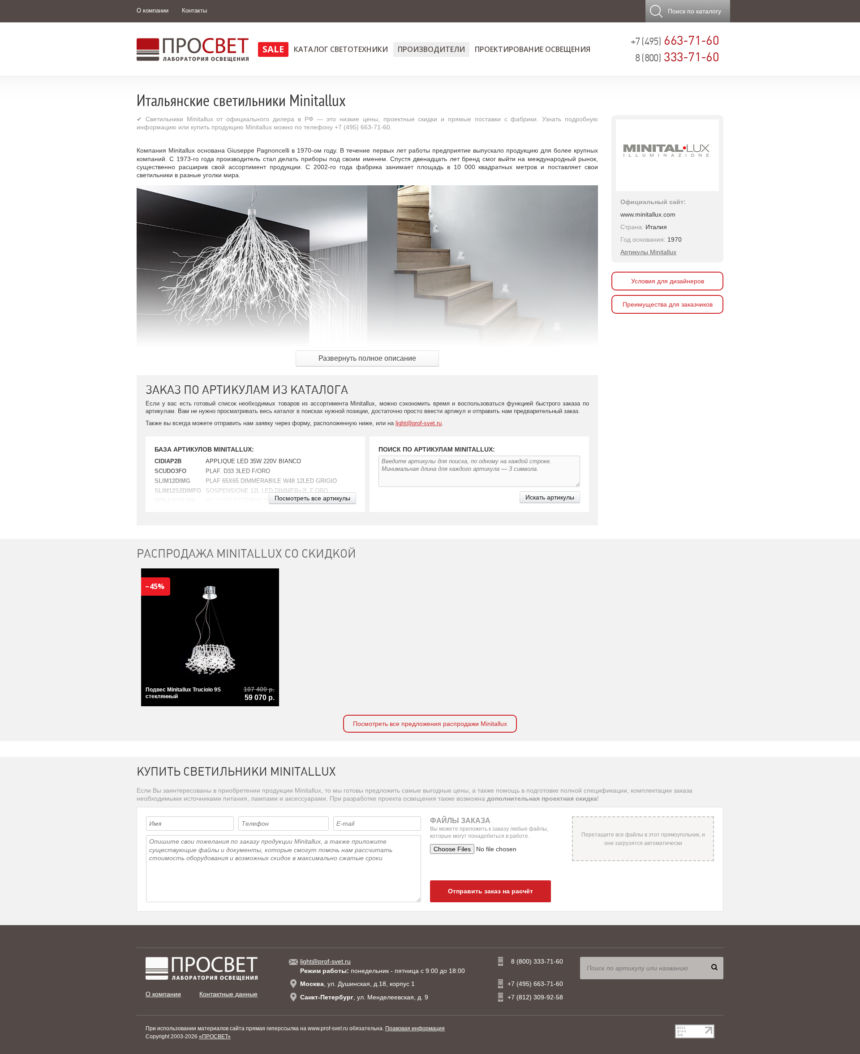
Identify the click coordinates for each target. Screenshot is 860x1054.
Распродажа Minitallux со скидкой (246, 553)
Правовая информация (415, 1028)
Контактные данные (228, 994)
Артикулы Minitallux (648, 252)
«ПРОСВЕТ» (215, 1036)
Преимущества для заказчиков (668, 304)
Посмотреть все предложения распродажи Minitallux (430, 723)
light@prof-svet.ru (419, 423)
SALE (273, 49)
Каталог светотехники (341, 49)
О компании (152, 10)
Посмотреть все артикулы (312, 498)
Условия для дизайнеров (667, 281)
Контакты (194, 10)
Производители (431, 49)
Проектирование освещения (532, 49)
